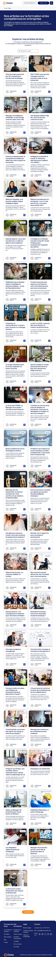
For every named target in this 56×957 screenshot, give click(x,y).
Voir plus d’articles (28, 912)
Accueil (5, 8)
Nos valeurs (6, 934)
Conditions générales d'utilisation (28, 931)
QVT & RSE (16, 946)
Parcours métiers (18, 944)
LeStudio (50, 954)
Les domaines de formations (8, 930)
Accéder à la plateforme (30, 3)
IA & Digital (16, 941)
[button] (51, 3)
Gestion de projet (18, 934)
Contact (6, 942)
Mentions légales (27, 927)
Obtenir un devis (43, 3)
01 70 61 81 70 (46, 927)
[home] (7, 3)
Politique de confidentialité (26, 935)
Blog (5, 939)
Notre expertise (7, 937)
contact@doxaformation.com (44, 930)
